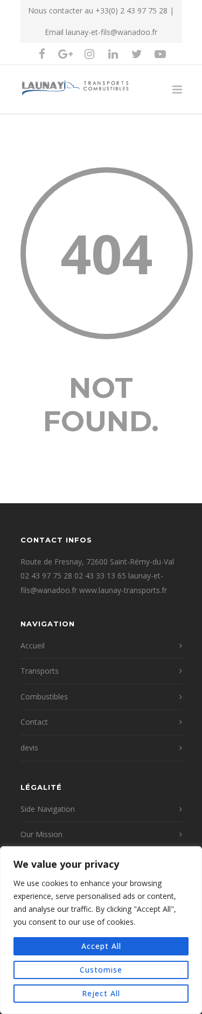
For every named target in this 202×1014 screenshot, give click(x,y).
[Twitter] (137, 54)
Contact (34, 722)
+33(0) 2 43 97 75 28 (131, 10)
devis (29, 747)
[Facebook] (42, 54)
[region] (101, 930)
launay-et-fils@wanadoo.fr (111, 32)
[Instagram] (89, 54)
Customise (101, 970)
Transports (39, 671)
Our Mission (41, 834)
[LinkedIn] (113, 54)
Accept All (101, 946)
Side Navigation (47, 809)
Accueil (32, 645)
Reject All (101, 993)
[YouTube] (160, 54)
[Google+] (65, 54)
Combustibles (44, 696)
